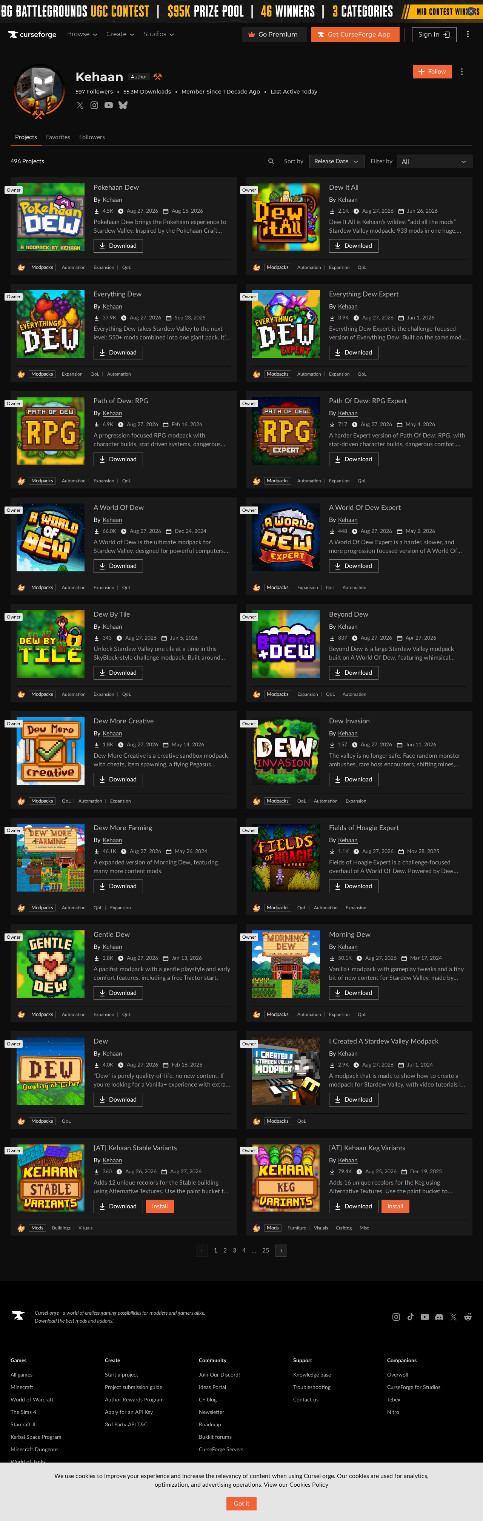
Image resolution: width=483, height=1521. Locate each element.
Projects (26, 137)
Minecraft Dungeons (34, 1449)
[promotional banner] (241, 11)
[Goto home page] (33, 34)
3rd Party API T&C (126, 1424)
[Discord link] (439, 1316)
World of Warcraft (32, 1400)
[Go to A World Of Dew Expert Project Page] (359, 546)
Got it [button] (241, 1504)
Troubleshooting (312, 1387)
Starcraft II (23, 1424)
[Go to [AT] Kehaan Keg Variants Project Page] (359, 1187)
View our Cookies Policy (296, 1485)
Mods (37, 1228)
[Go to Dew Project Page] (124, 1080)
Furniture (297, 1228)
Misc (364, 1228)
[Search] (271, 161)
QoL (126, 267)
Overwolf (398, 1375)
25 (265, 1251)
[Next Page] (281, 1251)
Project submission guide (133, 1387)
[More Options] (462, 71)
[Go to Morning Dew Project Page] (359, 973)
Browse (78, 34)
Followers (92, 137)
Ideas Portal (212, 1387)
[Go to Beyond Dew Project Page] (359, 653)
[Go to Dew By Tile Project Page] (124, 653)
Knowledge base (312, 1375)
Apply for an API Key (129, 1412)
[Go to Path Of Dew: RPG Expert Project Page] (359, 439)
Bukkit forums (215, 1437)
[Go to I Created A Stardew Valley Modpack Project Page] (359, 1080)
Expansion (104, 267)
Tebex (393, 1400)
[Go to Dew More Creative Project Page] (124, 760)
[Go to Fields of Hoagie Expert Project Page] (359, 866)
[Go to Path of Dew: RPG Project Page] (124, 439)
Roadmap (210, 1424)
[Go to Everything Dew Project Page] (124, 333)
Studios (154, 34)
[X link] (453, 1316)
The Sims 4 (23, 1412)
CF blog (208, 1400)
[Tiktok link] (410, 1316)
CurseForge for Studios (413, 1387)
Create (116, 34)
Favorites (58, 137)
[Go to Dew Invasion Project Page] (359, 760)
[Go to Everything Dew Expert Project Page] (359, 333)
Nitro (393, 1412)
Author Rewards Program (134, 1400)
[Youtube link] (424, 1316)
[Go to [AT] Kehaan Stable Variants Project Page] (124, 1187)
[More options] (467, 34)
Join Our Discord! (219, 1375)
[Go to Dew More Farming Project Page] (124, 866)
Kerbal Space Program (36, 1437)
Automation (74, 267)
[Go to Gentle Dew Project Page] (124, 973)
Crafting (344, 1228)
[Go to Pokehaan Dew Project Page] (124, 226)
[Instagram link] (396, 1316)
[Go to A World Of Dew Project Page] (124, 546)
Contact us (305, 1400)
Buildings (61, 1228)
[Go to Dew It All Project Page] (359, 226)
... (254, 1251)
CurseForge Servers (221, 1449)
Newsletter (211, 1412)
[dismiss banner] (470, 11)
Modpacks (42, 267)
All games (21, 1375)
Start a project (121, 1375)
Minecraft (22, 1387)
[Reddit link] (467, 1316)
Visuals (85, 1228)
